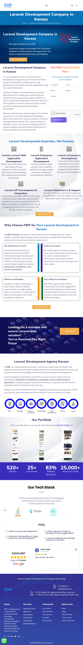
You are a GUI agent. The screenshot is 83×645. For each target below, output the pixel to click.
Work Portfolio (48, 612)
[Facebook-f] (5, 636)
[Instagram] (8, 636)
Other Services (67, 614)
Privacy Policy (67, 617)
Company (46, 617)
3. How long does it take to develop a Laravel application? (60, 532)
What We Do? (47, 621)
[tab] (22, 531)
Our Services (47, 614)
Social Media (27, 618)
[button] (18, 60)
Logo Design (27, 621)
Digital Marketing (29, 624)
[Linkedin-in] (18, 636)
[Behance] (12, 636)
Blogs (64, 612)
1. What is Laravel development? (22, 531)
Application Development (28, 613)
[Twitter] (15, 636)
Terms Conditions (68, 621)
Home (25, 23)
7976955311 (63, 586)
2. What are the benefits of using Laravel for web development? (22, 537)
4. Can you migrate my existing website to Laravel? (60, 539)
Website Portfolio (29, 609)
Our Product (47, 608)
